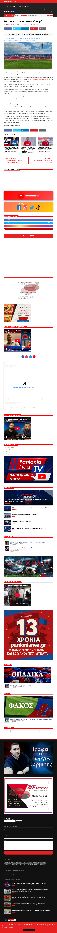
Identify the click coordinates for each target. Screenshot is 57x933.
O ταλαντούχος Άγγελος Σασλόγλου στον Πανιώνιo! (23, 547)
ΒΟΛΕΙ (25, 862)
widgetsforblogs (10, 447)
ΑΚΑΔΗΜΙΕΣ (29, 862)
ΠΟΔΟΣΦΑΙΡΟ (18, 15)
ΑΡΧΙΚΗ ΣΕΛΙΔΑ (9, 4)
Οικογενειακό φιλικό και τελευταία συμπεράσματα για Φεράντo (22, 38)
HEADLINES (36, 24)
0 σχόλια (12, 545)
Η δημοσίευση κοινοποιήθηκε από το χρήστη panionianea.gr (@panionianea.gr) (24, 407)
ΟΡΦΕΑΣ (48, 730)
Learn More (26, 930)
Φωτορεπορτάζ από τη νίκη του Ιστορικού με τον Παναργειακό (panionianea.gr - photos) (31, 719)
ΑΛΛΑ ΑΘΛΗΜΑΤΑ (7, 864)
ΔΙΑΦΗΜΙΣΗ (26, 6)
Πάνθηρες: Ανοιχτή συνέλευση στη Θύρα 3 (20, 685)
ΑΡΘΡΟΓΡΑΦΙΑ (36, 862)
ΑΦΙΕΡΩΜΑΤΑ (7, 730)
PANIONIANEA (25, 730)
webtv (19, 730)
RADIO (30, 730)
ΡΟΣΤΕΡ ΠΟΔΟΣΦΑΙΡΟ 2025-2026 (13, 6)
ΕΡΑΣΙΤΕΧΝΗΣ (35, 730)
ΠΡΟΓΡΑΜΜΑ (36, 4)
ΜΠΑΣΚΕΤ (13, 862)
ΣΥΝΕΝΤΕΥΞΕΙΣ (14, 730)
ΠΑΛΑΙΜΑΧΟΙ (42, 730)
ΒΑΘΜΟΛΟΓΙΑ (27, 4)
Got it (32, 930)
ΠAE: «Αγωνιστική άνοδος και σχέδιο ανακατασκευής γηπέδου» (22, 40)
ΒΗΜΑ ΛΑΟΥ (36, 864)
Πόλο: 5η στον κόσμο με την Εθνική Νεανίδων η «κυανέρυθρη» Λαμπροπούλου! (30, 542)
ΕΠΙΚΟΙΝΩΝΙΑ (19, 4)
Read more (17, 544)
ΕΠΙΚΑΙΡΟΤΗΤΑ (19, 862)
